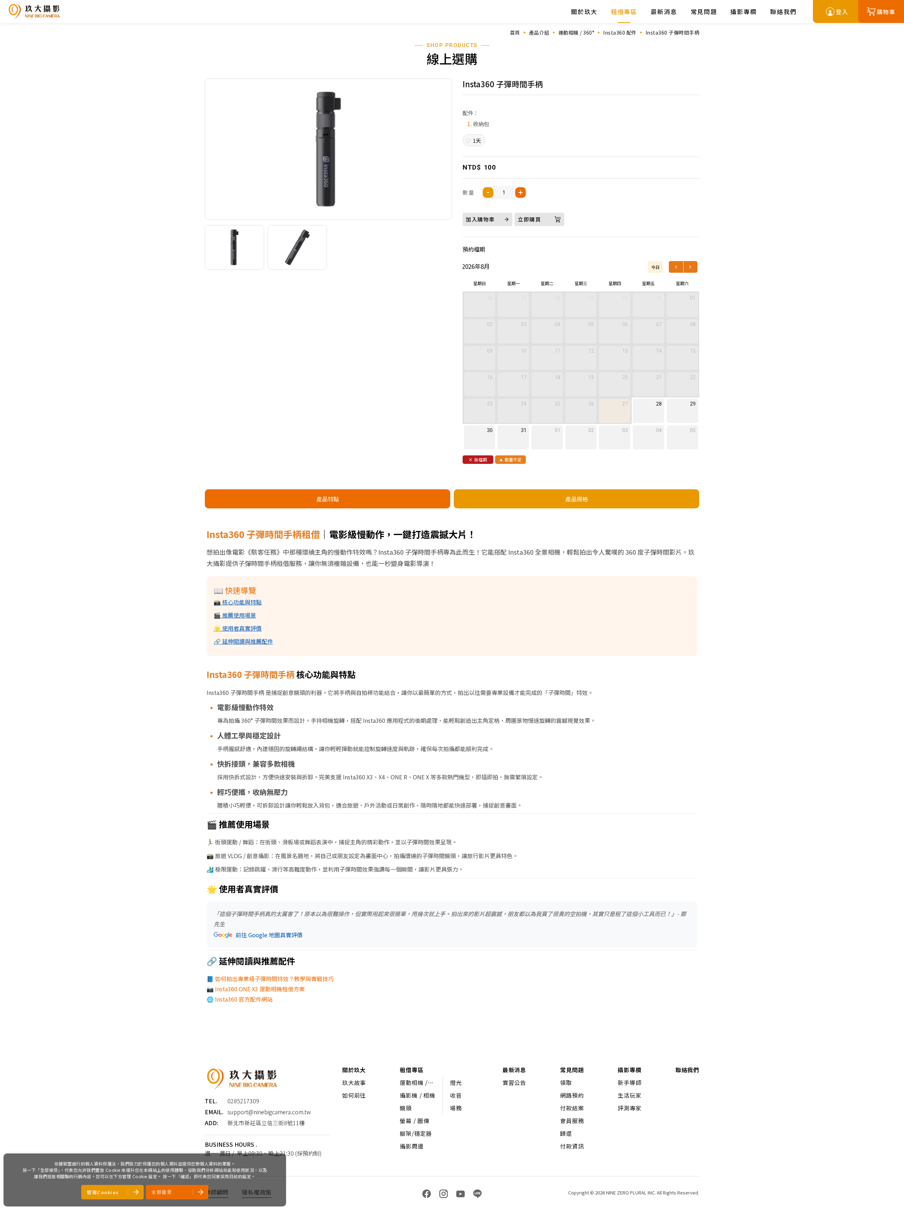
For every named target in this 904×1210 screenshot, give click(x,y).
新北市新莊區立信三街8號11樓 (266, 1122)
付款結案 (572, 1108)
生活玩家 (629, 1095)
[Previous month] (676, 267)
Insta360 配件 (620, 32)
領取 (566, 1082)
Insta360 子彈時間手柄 (673, 32)
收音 (456, 1095)
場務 (456, 1108)
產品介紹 (539, 32)
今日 (655, 267)
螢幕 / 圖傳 (414, 1120)
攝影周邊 (411, 1146)
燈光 (456, 1082)
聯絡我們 (783, 11)
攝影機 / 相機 (417, 1095)
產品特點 (327, 499)
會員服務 (572, 1120)
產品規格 (576, 499)
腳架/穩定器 (416, 1133)
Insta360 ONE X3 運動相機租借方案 (260, 989)
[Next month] (690, 267)
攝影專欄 (743, 11)
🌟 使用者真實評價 (238, 628)
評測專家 (629, 1108)
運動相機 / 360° (576, 32)
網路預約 (572, 1095)
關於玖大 (584, 11)
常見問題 (704, 11)
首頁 (515, 32)
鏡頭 (406, 1108)
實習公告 (514, 1082)
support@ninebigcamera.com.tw (269, 1112)
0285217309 (243, 1101)
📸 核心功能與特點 (238, 602)
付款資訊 (572, 1146)
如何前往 (354, 1095)
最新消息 (664, 11)
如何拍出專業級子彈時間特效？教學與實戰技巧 (274, 978)
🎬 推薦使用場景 (235, 615)
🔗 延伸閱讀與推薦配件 (243, 641)
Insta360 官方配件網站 (244, 999)
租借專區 (624, 11)
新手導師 (629, 1082)
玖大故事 (354, 1082)
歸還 (566, 1133)
